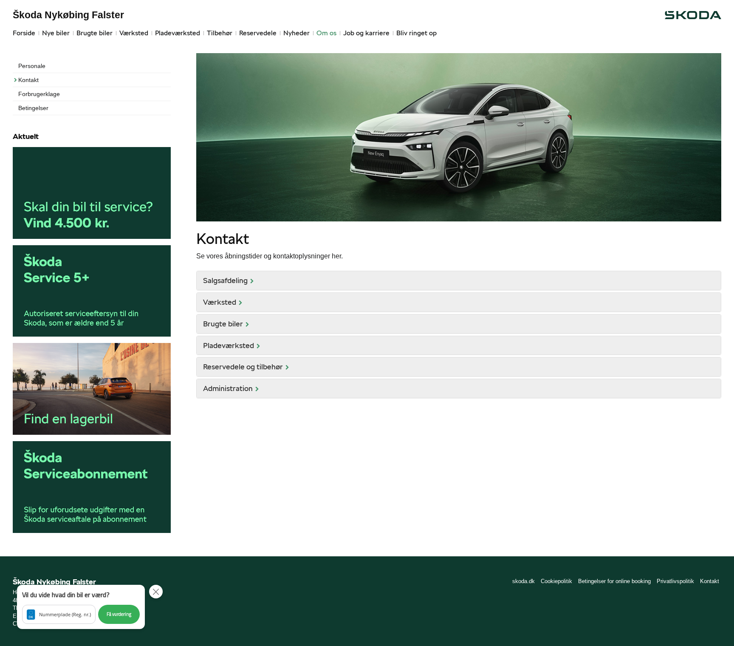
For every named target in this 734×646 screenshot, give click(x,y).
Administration (228, 388)
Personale (31, 65)
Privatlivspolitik (675, 581)
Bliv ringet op (416, 33)
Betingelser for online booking (614, 581)
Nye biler (56, 33)
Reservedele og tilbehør (243, 366)
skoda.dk (523, 581)
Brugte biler (94, 33)
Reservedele (258, 33)
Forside (24, 33)
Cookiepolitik (556, 581)
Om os (326, 33)
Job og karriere (366, 33)
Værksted (133, 33)
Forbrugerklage (39, 94)
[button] (81, 607)
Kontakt (28, 79)
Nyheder (296, 33)
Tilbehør (219, 33)
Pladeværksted (177, 33)
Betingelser (33, 108)
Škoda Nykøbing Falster (68, 14)
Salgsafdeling (225, 280)
